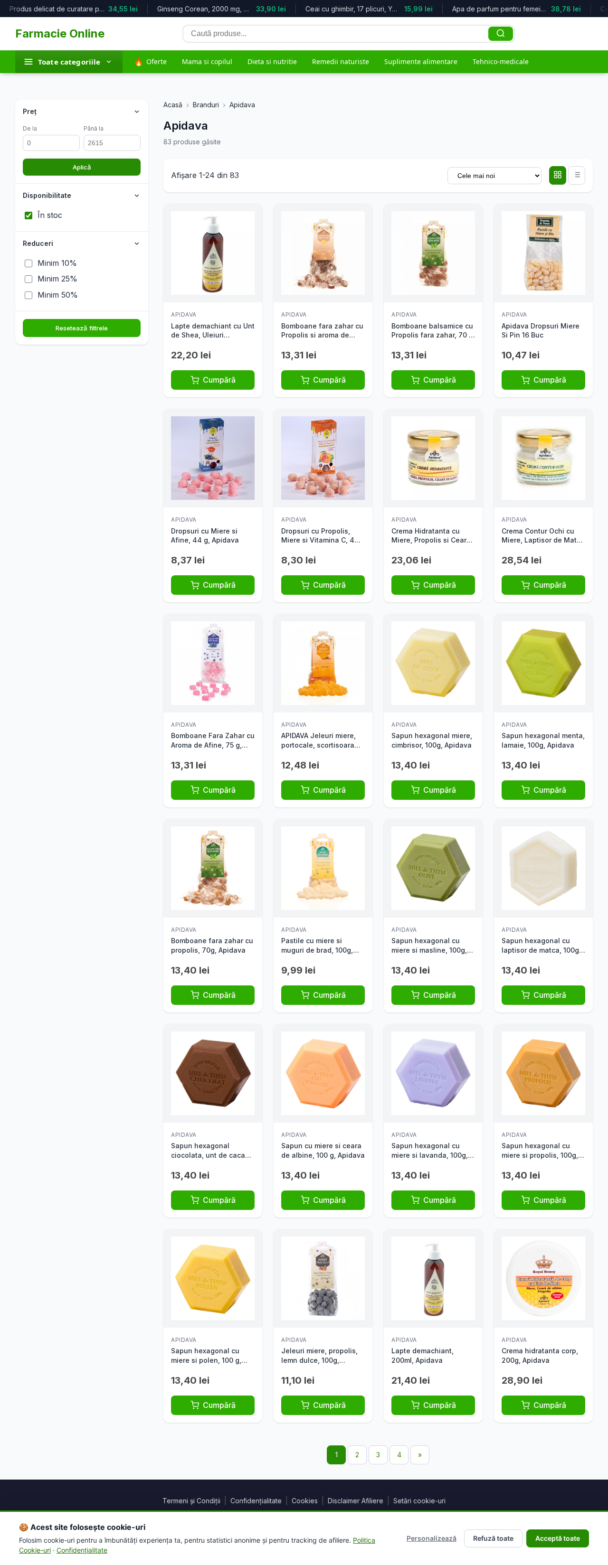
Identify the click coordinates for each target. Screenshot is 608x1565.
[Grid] (557, 175)
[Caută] (500, 34)
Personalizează (431, 1538)
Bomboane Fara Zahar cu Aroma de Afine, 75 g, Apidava (213, 744)
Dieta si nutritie (272, 61)
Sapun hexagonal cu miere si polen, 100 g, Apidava (206, 1360)
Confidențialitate (256, 1501)
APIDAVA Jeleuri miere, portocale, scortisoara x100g (318, 744)
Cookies (305, 1501)
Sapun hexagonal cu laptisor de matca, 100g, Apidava (541, 950)
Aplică (82, 167)
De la (30, 128)
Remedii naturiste (340, 61)
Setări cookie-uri (419, 1501)
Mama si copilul (207, 61)
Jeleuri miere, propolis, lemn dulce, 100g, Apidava (319, 1360)
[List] (576, 175)
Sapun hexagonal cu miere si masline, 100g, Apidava (429, 950)
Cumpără (219, 379)
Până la (94, 128)
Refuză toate (493, 1538)
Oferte (150, 61)
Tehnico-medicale (501, 61)
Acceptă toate (557, 1538)
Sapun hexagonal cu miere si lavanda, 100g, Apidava (429, 1155)
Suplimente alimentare (420, 61)
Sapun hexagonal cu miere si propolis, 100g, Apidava (540, 1155)
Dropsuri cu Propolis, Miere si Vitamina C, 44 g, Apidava (320, 540)
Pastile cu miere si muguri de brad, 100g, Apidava (317, 950)
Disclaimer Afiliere (355, 1501)
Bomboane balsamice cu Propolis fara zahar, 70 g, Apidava (433, 335)
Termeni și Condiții (191, 1501)
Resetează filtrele (82, 328)
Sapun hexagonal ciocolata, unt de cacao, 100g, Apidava (211, 1155)
